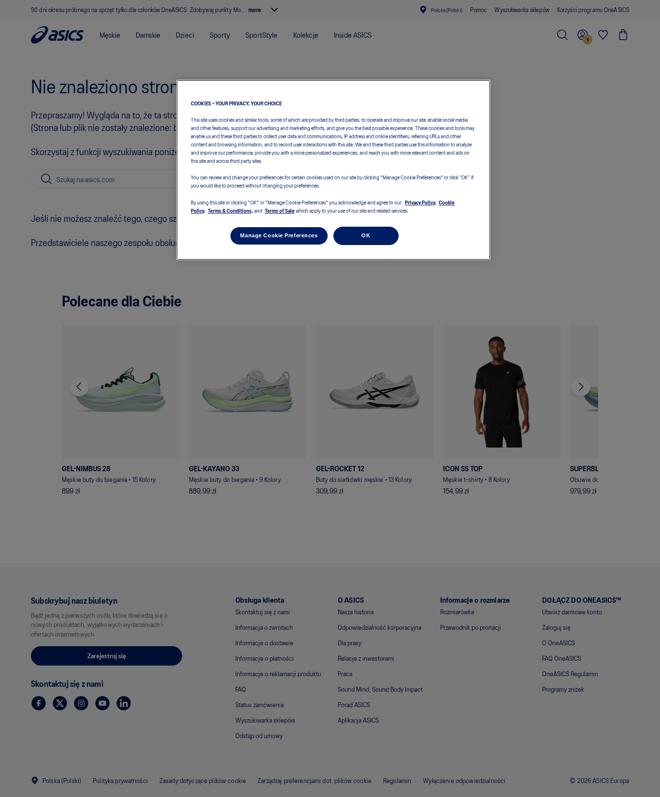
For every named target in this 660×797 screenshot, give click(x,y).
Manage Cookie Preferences (278, 235)
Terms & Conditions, (230, 210)
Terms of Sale (280, 210)
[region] (333, 170)
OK (365, 235)
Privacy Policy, (420, 202)
